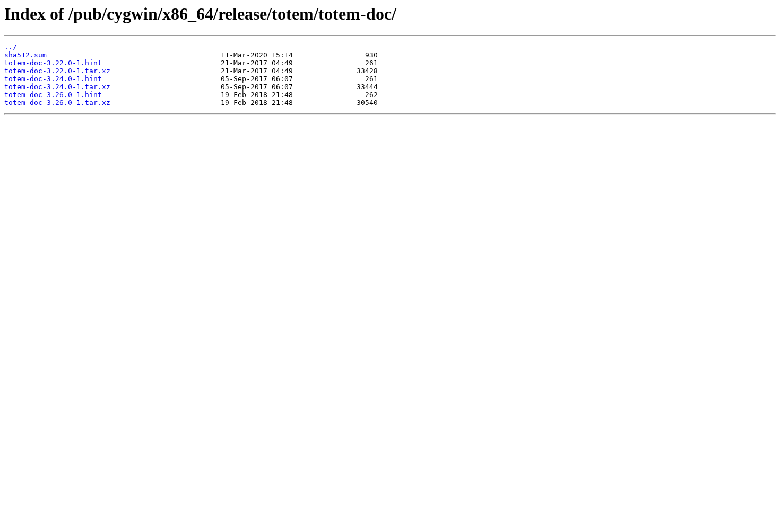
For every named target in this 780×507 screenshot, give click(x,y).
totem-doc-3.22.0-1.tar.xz (57, 71)
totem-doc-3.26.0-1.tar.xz (57, 103)
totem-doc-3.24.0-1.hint (53, 79)
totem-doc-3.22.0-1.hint (53, 63)
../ (10, 47)
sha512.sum (25, 55)
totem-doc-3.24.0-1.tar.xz (57, 87)
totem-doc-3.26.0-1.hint (53, 95)
